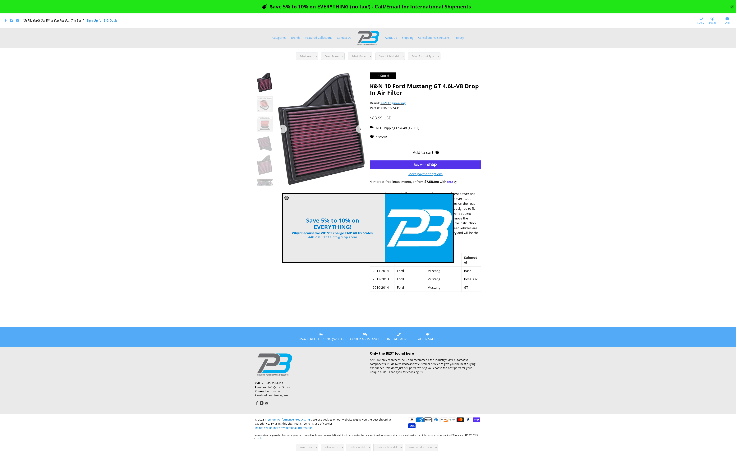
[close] (286, 198)
